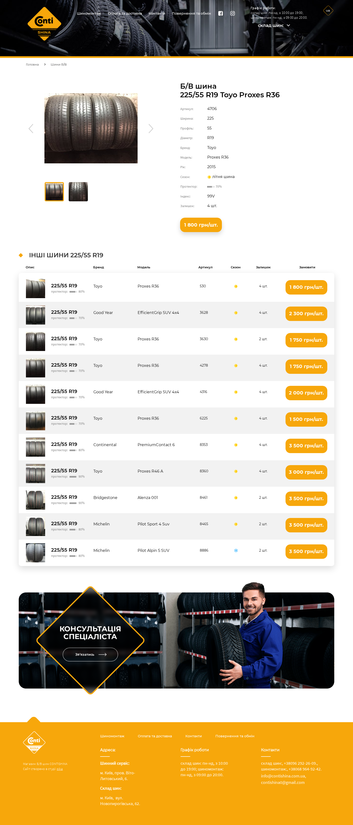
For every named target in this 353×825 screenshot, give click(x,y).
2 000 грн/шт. (306, 393)
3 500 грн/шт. (306, 446)
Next (150, 128)
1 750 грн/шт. (306, 340)
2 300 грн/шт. (306, 313)
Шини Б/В (59, 64)
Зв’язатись (84, 654)
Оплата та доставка (125, 13)
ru (327, 23)
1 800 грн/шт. (201, 225)
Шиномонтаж (89, 13)
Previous (30, 128)
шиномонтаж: (274, 769)
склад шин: (271, 25)
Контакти (157, 13)
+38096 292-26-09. (300, 763)
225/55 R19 (64, 286)
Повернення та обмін (191, 13)
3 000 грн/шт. (306, 472)
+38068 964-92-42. (305, 769)
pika (60, 769)
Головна (32, 64)
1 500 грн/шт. (306, 419)
